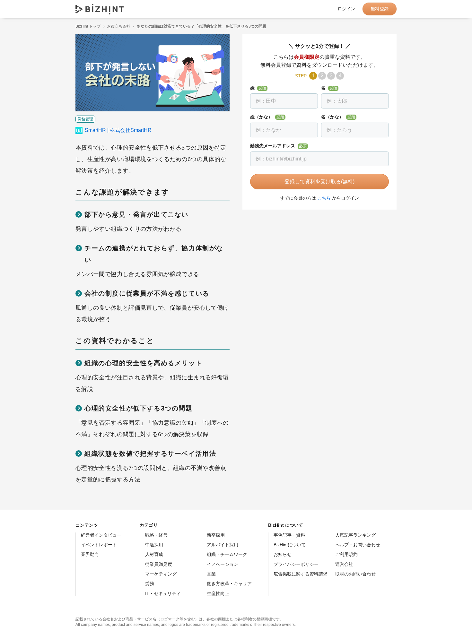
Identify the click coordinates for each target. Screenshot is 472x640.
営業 (211, 573)
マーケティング (161, 573)
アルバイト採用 (222, 544)
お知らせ (283, 554)
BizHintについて (290, 544)
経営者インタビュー (101, 535)
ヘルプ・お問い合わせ (357, 544)
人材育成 (154, 554)
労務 (149, 583)
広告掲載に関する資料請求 (301, 573)
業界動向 (90, 554)
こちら (324, 198)
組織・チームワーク (227, 554)
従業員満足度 (158, 564)
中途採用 (154, 544)
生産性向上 (218, 593)
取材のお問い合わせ (355, 573)
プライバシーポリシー (296, 564)
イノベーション (222, 564)
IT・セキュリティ (163, 593)
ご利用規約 (346, 554)
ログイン (346, 9)
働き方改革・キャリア (229, 583)
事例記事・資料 (289, 535)
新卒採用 (216, 535)
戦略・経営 (156, 535)
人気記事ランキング (355, 535)
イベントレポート (99, 544)
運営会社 (344, 564)
